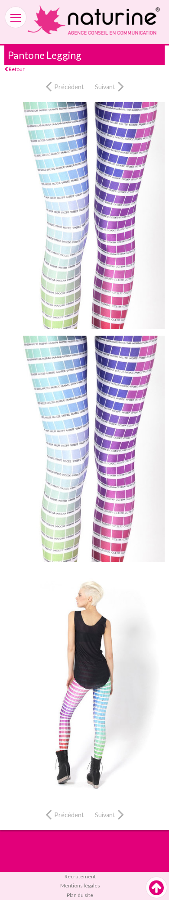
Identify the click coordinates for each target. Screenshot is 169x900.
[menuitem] (84, 876)
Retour (16, 69)
